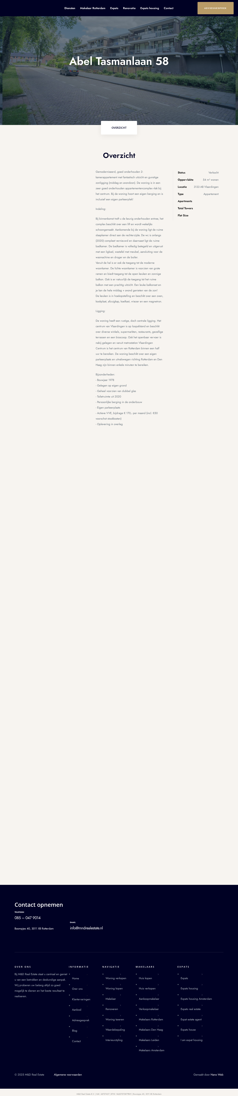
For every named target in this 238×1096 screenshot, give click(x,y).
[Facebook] (154, 903)
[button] (215, 8)
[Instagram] (159, 903)
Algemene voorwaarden (68, 1075)
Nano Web (217, 1075)
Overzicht (119, 128)
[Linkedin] (164, 903)
